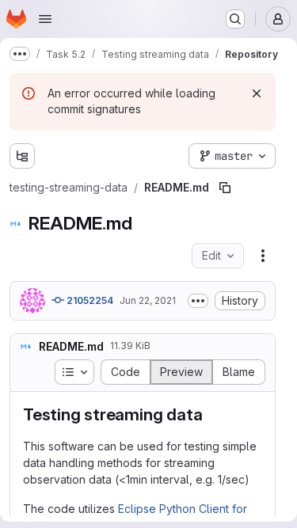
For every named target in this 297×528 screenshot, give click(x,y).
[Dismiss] (256, 93)
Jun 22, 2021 (148, 300)
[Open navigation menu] (45, 19)
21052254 (88, 300)
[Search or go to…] (235, 18)
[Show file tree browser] (22, 156)
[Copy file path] (225, 187)
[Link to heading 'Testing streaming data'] (211, 414)
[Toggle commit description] (198, 301)
